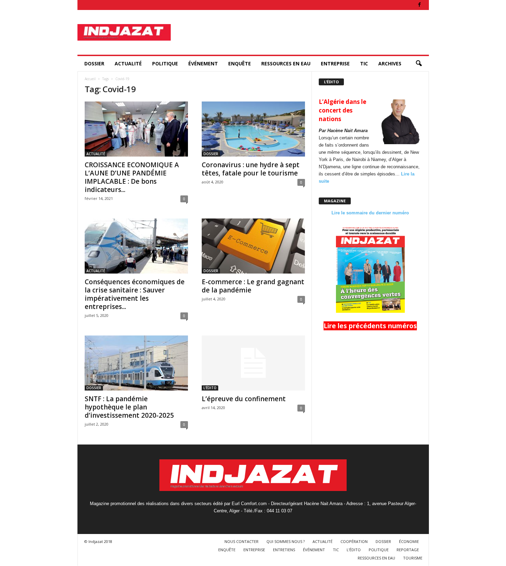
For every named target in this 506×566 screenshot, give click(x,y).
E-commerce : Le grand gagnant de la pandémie (253, 286)
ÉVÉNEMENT (203, 63)
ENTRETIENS (284, 549)
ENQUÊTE (239, 63)
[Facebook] (419, 5)
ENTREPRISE (335, 63)
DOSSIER (94, 63)
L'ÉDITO (210, 387)
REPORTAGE (408, 549)
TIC (364, 63)
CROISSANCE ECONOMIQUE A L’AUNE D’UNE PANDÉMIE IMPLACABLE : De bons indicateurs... (132, 177)
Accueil (90, 78)
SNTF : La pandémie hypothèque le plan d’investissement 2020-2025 (129, 407)
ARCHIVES (389, 63)
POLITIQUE (165, 63)
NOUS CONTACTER (241, 541)
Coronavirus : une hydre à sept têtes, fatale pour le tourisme (250, 169)
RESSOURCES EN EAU (285, 63)
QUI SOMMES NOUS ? (285, 541)
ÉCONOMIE (409, 541)
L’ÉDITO (354, 549)
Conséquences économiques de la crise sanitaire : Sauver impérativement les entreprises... (135, 294)
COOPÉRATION (354, 541)
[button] (418, 63)
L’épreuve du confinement (244, 398)
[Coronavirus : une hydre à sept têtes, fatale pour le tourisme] (253, 129)
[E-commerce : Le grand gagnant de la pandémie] (253, 246)
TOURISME (412, 557)
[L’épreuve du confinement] (253, 363)
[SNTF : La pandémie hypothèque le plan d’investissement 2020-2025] (136, 363)
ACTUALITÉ (128, 63)
